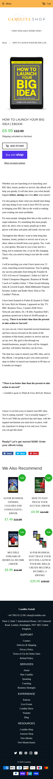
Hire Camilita (26, 674)
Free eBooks (26, 738)
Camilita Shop (26, 729)
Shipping (6, 136)
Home (4, 43)
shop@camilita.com (36, 615)
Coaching (26, 683)
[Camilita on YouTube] (36, 753)
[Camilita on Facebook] (20, 753)
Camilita (27, 762)
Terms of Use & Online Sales (26, 654)
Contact (26, 641)
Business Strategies (26, 687)
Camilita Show (26, 708)
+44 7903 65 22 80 (16, 615)
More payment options (14, 163)
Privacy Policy (26, 649)
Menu (8, 3)
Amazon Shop (26, 734)
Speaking (26, 679)
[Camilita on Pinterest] (25, 753)
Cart (48, 3)
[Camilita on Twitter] (15, 753)
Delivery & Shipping (26, 645)
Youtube (26, 713)
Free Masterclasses (26, 742)
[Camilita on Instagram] (30, 753)
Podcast (26, 700)
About (26, 670)
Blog (26, 717)
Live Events (26, 704)
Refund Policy (26, 658)
